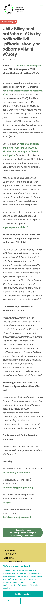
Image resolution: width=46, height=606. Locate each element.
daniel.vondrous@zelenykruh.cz (18, 517)
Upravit (10, 601)
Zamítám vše (31, 601)
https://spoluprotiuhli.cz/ (15, 227)
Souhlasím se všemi (23, 594)
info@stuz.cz (9, 502)
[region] (23, 584)
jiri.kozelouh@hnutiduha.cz (16, 473)
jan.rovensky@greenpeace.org (18, 487)
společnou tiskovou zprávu (28, 65)
